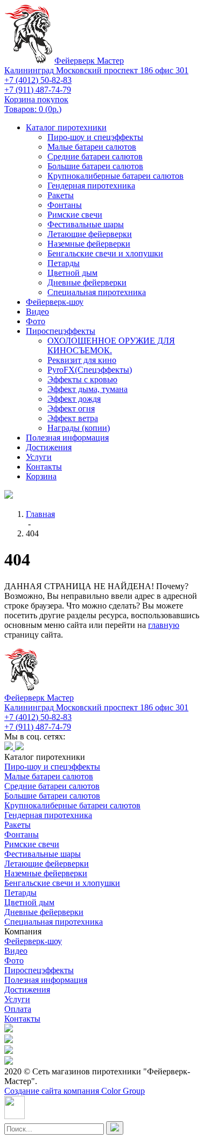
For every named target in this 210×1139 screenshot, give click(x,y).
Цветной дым (72, 272)
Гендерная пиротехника (91, 185)
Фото (35, 321)
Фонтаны (64, 204)
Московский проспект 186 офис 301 (96, 70)
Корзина (41, 476)
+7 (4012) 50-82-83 (38, 80)
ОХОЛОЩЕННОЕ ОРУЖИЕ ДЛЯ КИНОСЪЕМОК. (111, 345)
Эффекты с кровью (82, 379)
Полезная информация (67, 437)
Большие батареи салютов (95, 166)
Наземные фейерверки (88, 243)
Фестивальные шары (85, 224)
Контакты (44, 466)
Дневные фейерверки (87, 282)
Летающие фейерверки (89, 234)
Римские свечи (74, 214)
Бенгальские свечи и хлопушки (105, 253)
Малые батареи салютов (91, 146)
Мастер (89, 60)
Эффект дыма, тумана (87, 389)
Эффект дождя (74, 398)
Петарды (63, 263)
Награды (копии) (78, 427)
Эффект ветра (72, 418)
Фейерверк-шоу (54, 301)
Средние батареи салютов (95, 156)
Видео (37, 311)
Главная (40, 514)
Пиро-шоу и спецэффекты (95, 137)
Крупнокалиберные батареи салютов (115, 175)
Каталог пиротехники (66, 127)
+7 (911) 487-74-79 (37, 89)
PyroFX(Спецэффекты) (89, 369)
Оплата (17, 1009)
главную (163, 625)
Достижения (49, 447)
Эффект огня (71, 408)
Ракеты (60, 195)
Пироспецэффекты (60, 331)
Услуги (39, 457)
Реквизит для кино (81, 360)
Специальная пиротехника (96, 292)
